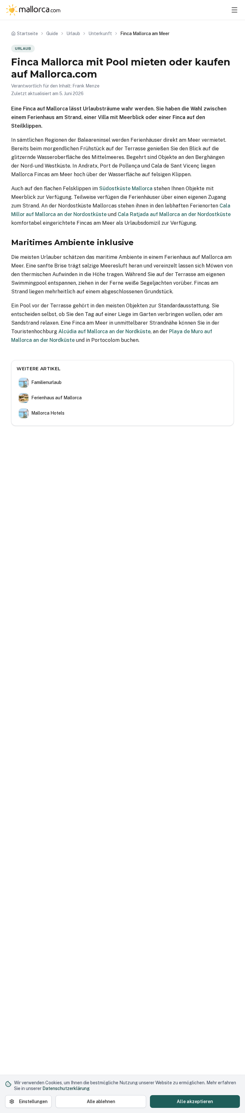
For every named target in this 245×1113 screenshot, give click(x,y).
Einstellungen (33, 1101)
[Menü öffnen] (234, 10)
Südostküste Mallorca (125, 188)
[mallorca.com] (33, 10)
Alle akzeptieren (195, 1101)
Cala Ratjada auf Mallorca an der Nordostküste (174, 214)
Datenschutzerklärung (66, 1088)
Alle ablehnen (101, 1101)
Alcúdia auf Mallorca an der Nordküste (104, 331)
